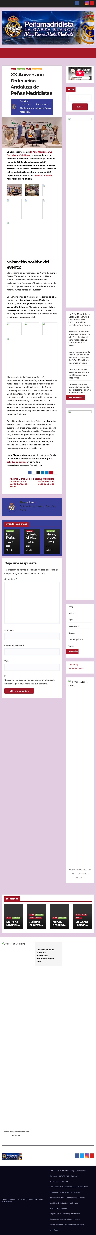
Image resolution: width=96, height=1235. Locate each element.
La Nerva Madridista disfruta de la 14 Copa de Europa (43, 481)
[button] (47, 53)
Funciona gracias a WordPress (14, 1199)
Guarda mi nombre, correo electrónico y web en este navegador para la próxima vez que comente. (29, 682)
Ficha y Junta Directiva (59, 1181)
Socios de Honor (56, 1225)
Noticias (20, 69)
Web (6, 661)
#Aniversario (42, 104)
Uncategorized (75, 639)
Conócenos (81, 1171)
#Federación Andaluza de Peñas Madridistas (35, 110)
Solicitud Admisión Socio (74, 1225)
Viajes (71, 646)
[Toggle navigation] (91, 53)
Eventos (74, 1176)
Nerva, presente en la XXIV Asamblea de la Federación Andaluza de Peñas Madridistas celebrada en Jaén (79, 357)
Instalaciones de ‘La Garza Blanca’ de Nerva (67, 1198)
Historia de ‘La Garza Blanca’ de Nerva (65, 1192)
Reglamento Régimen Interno (61, 1219)
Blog (13, 69)
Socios (29, 531)
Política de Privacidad (58, 1208)
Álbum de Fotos (63, 1171)
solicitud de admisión (17, 462)
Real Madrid (37, 69)
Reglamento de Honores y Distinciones (65, 1214)
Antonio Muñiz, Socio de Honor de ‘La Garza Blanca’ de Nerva (21, 483)
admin (26, 101)
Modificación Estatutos (59, 1203)
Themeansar (7, 1201)
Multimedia (74, 1203)
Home (52, 1171)
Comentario (10, 579)
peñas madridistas (43, 175)
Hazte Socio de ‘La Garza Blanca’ (63, 1187)
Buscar (71, 89)
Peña (28, 69)
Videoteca (54, 1230)
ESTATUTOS (64, 1176)
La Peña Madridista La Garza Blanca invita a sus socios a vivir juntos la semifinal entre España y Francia (79, 319)
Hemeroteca (83, 1187)
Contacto (53, 1176)
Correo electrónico (14, 645)
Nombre (9, 630)
